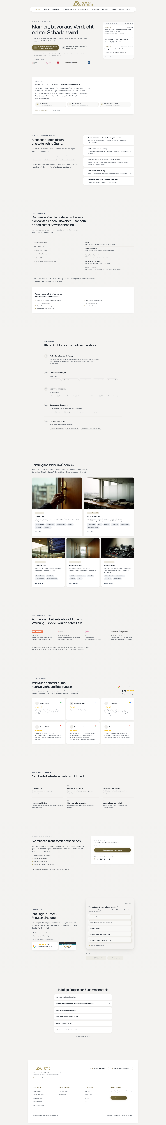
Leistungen (55, 9)
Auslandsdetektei (38, 1098)
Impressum (109, 1115)
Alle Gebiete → (63, 1094)
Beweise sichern (95, 928)
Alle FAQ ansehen (82, 1036)
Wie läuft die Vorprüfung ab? (64, 1023)
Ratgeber (105, 9)
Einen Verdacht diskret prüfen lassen (101, 922)
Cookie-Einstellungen (127, 1115)
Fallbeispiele (96, 9)
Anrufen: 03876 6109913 (96, 958)
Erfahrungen (88, 1094)
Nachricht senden (115, 958)
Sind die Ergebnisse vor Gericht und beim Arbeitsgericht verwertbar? (75, 1003)
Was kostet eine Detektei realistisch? (66, 997)
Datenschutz (117, 1115)
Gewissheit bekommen (96, 917)
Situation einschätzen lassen (112, 850)
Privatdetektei (37, 1091)
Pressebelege (56, 110)
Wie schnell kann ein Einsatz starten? (66, 1030)
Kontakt (128, 9)
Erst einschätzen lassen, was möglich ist (102, 940)
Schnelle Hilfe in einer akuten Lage (100, 934)
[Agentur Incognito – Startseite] (83, 3)
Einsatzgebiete (83, 9)
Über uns (46, 9)
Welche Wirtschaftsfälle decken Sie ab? (67, 1017)
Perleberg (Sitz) (63, 1091)
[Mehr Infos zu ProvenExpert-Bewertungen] (74, 949)
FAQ (86, 1101)
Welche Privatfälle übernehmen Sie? (66, 1010)
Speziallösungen (37, 1101)
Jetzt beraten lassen (119, 1097)
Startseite (38, 9)
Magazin (114, 9)
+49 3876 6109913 (103, 859)
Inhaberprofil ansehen (41, 110)
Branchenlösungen (68, 9)
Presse (121, 9)
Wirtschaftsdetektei (38, 1094)
